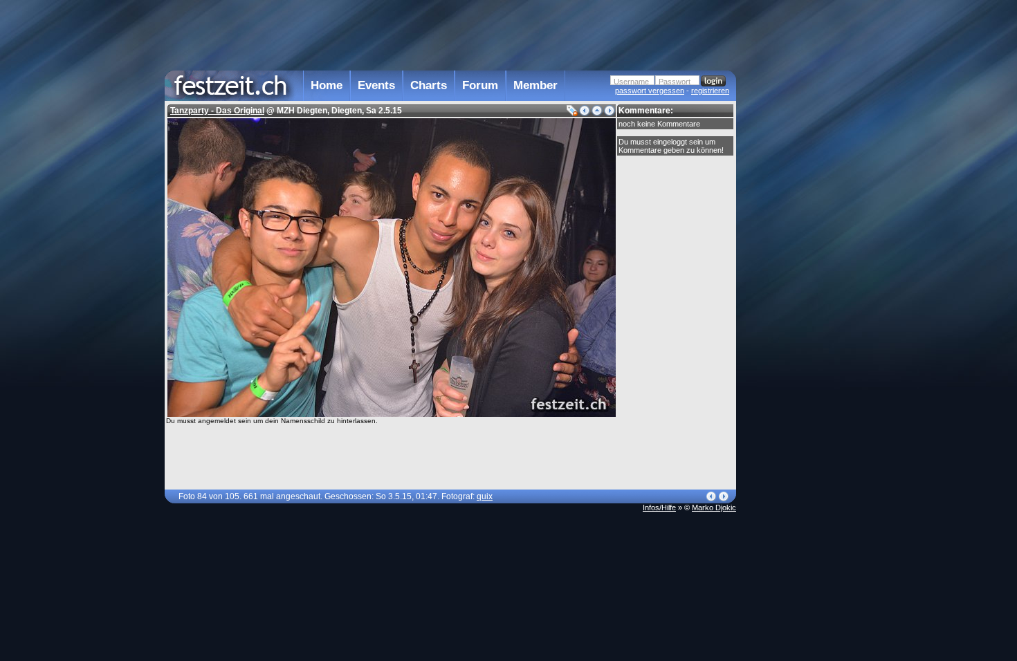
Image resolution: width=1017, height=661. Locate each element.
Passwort (674, 81)
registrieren (710, 90)
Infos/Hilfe (659, 507)
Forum (480, 85)
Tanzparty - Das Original (217, 110)
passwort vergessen (649, 90)
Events (376, 85)
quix (485, 496)
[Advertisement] (797, 278)
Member (535, 85)
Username (631, 81)
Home (326, 85)
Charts (428, 85)
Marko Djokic (714, 507)
